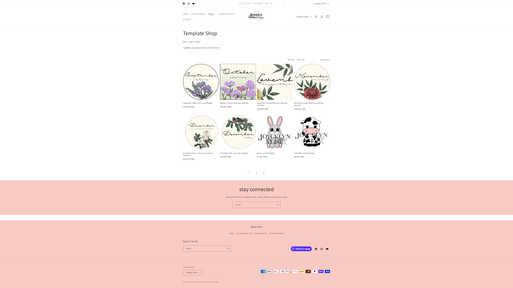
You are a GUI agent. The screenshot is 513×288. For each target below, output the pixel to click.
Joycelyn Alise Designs (196, 282)
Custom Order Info (244, 233)
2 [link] (263, 172)
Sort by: (291, 59)
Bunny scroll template (265, 153)
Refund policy (261, 233)
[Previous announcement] (228, 3)
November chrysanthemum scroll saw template (309, 104)
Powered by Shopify (211, 282)
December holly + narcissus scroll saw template (198, 154)
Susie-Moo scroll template (304, 153)
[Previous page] (249, 172)
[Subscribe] (277, 205)
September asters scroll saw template (197, 103)
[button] (212, 14)
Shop (232, 233)
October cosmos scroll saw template (234, 103)
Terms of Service (276, 233)
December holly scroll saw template (234, 153)
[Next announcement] (285, 3)
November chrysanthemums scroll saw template (272, 104)
